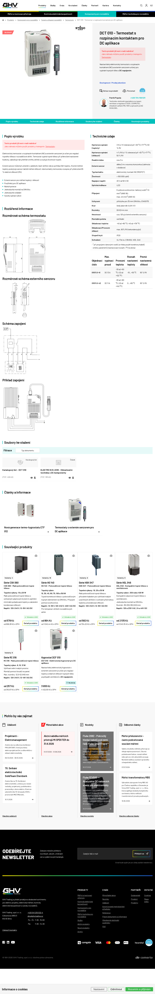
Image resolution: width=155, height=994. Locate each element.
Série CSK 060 (11, 582)
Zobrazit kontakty (9, 930)
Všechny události (9, 816)
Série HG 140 (47, 582)
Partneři (94, 5)
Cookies (147, 895)
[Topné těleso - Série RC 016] (21, 639)
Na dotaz (72, 683)
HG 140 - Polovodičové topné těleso (56, 586)
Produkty (42, 5)
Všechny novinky (87, 816)
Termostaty (106, 57)
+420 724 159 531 (137, 98)
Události (11, 724)
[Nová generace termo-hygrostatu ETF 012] (26, 517)
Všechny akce (46, 816)
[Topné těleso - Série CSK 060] (21, 564)
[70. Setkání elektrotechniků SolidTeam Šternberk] (19, 783)
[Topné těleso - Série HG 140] (58, 564)
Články (84, 5)
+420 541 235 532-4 (35, 912)
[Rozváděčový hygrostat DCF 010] (58, 639)
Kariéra (106, 5)
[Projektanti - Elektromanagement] (19, 747)
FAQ (104, 926)
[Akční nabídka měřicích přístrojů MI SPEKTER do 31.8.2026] (58, 744)
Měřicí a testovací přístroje (19, 14)
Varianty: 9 (84, 578)
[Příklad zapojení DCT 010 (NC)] (43, 407)
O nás (62, 5)
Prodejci (134, 899)
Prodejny (134, 903)
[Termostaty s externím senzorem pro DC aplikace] (77, 517)
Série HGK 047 (86, 582)
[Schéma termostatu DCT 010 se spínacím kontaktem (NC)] (43, 246)
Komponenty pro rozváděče (97, 14)
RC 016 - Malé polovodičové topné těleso (21, 661)
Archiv (80, 931)
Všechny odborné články (129, 816)
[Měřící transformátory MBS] (135, 789)
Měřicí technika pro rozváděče (136, 14)
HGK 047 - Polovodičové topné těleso (95, 586)
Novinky (89, 724)
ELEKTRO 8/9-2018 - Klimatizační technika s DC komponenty (56, 471)
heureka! (139, 942)
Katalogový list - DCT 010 (14, 470)
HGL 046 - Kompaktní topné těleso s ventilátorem (132, 587)
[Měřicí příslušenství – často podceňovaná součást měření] (135, 751)
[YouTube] (13, 942)
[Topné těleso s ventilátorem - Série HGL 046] (133, 564)
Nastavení (98, 989)
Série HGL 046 (123, 582)
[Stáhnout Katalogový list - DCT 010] (35, 478)
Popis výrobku (12, 121)
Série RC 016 (10, 657)
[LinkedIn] (8, 942)
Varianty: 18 (46, 578)
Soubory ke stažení (94, 121)
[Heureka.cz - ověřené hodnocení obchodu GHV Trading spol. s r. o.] (142, 91)
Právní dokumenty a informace (114, 916)
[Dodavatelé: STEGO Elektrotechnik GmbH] (80, 28)
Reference (106, 913)
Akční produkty (84, 924)
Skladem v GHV (32, 617)
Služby (52, 5)
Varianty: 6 (121, 578)
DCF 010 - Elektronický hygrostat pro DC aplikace (58, 662)
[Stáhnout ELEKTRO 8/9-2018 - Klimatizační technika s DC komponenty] (73, 478)
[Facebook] (3, 942)
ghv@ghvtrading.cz (35, 916)
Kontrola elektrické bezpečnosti (58, 14)
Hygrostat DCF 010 (51, 657)
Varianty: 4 (9, 578)
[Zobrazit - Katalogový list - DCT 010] (20, 462)
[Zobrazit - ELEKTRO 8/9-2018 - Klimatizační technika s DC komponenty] (58, 462)
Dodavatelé (135, 895)
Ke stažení (73, 5)
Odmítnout (116, 989)
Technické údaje (37, 121)
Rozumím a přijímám (139, 989)
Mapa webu (146, 900)
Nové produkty (83, 928)
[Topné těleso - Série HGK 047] (96, 564)
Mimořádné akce (54, 724)
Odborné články (132, 724)
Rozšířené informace (65, 121)
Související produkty (140, 121)
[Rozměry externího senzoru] (43, 300)
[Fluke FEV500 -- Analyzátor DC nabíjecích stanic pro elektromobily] (97, 793)
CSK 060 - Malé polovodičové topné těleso (19, 587)
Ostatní (148, 890)
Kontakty (117, 5)
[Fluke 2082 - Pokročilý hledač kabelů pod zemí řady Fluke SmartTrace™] (97, 751)
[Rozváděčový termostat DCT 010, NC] (42, 53)
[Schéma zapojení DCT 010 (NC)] (43, 351)
